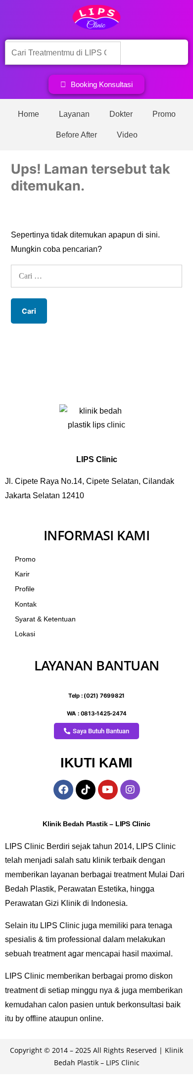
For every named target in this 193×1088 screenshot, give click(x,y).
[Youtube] (108, 790)
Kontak (26, 604)
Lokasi (25, 634)
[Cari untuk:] (96, 276)
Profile (25, 589)
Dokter (121, 114)
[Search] (137, 52)
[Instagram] (130, 790)
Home (28, 114)
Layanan (74, 114)
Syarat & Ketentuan (45, 619)
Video (127, 135)
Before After (76, 135)
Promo (164, 114)
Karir (22, 574)
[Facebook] (63, 790)
